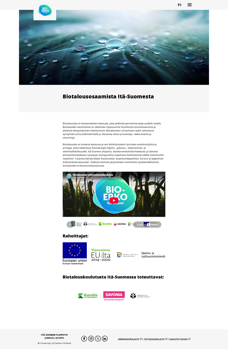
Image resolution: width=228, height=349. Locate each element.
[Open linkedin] (105, 339)
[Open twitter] (98, 339)
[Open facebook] (84, 339)
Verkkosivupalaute (128, 339)
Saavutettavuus (178, 339)
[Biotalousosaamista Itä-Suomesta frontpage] (44, 10)
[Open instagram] (91, 339)
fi (181, 6)
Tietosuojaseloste (154, 339)
